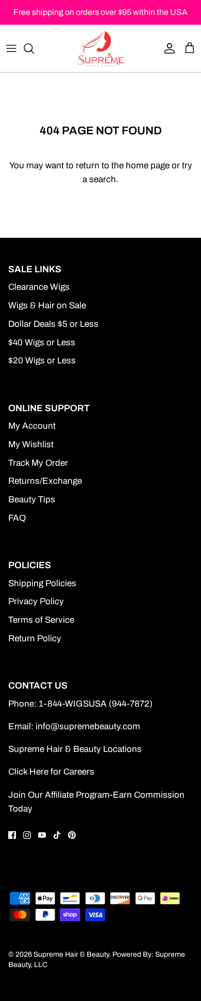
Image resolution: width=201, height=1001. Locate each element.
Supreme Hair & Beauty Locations (75, 749)
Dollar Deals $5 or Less (53, 324)
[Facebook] (12, 835)
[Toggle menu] (11, 48)
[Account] (167, 48)
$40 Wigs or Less (41, 342)
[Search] (34, 48)
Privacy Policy (36, 601)
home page (148, 165)
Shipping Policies (42, 583)
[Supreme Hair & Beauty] (100, 48)
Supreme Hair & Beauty (71, 954)
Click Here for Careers (51, 772)
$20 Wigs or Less (42, 360)
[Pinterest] (72, 835)
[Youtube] (42, 835)
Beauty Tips (31, 499)
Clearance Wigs (39, 287)
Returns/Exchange (45, 481)
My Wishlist (31, 444)
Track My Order (38, 463)
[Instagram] (27, 835)
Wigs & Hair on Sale (47, 305)
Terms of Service (41, 620)
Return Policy (34, 638)
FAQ (17, 518)
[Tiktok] (57, 835)
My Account (32, 426)
